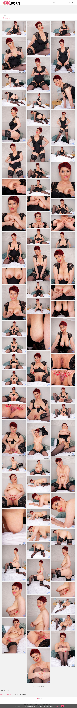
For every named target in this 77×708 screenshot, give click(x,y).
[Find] (69, 3)
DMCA (36, 704)
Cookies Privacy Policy (29, 704)
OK (62, 706)
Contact (51, 704)
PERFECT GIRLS (5, 694)
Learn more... (56, 706)
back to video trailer (38, 686)
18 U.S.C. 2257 (45, 704)
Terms (39, 704)
